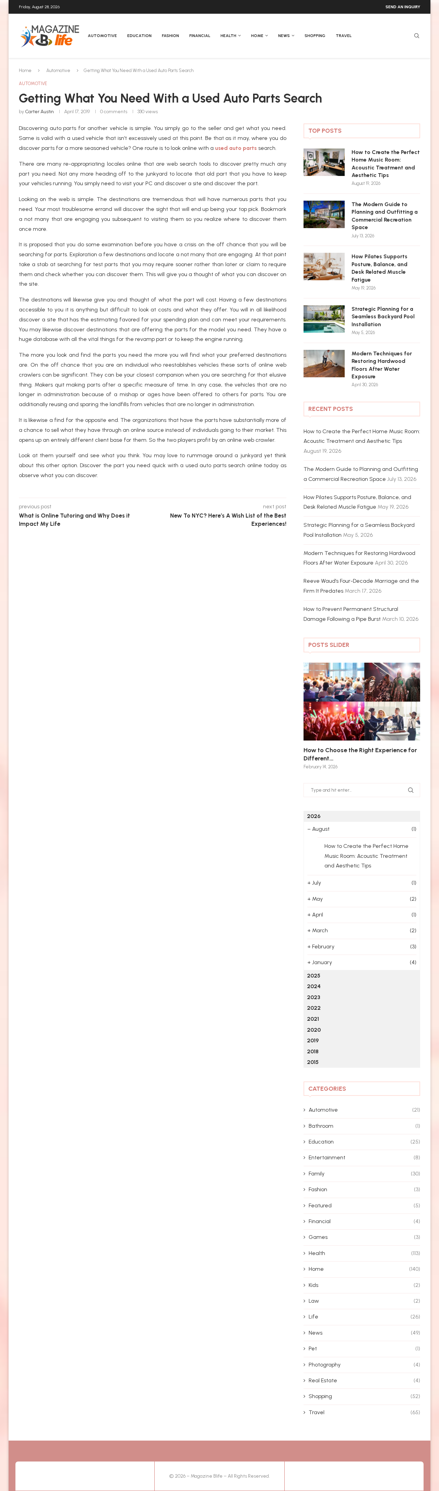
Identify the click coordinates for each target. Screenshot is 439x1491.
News (284, 35)
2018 (313, 1051)
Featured (364, 1205)
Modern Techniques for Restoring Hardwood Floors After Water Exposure (382, 365)
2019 (313, 1040)
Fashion (170, 35)
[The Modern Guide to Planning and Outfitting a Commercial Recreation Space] (324, 214)
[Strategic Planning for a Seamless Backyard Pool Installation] (324, 319)
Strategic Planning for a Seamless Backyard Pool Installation (383, 317)
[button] (316, 715)
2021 (313, 1019)
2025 (313, 975)
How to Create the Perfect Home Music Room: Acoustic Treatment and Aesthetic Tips (386, 163)
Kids (364, 1285)
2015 (313, 1062)
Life (364, 1316)
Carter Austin (39, 112)
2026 (313, 816)
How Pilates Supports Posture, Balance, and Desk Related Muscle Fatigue (379, 268)
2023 (313, 997)
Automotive (102, 35)
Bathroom (364, 1126)
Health (228, 35)
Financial (199, 35)
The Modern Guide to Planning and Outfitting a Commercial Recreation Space (385, 215)
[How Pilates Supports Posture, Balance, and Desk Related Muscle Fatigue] (324, 266)
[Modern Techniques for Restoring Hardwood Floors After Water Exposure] (324, 363)
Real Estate (364, 1380)
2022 (314, 1008)
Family (364, 1173)
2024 (314, 986)
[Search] (416, 36)
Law (364, 1301)
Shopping (315, 35)
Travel (344, 35)
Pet (364, 1348)
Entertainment (364, 1157)
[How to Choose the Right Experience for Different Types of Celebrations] (362, 702)
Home (257, 35)
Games (364, 1237)
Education (139, 35)
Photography (364, 1364)
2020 (314, 1030)
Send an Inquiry (402, 6)
